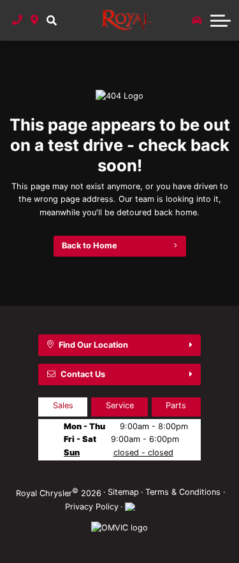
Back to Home (89, 245)
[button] (51, 20)
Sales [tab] (63, 405)
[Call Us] (17, 20)
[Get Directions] (35, 20)
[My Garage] (197, 20)
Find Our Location (93, 345)
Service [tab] (120, 405)
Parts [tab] (176, 405)
